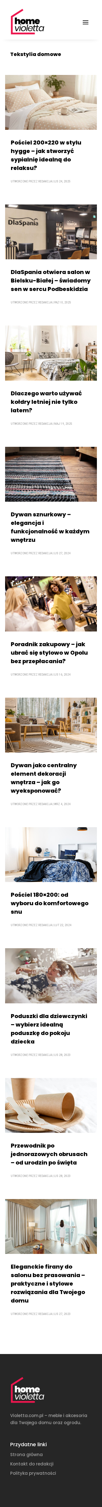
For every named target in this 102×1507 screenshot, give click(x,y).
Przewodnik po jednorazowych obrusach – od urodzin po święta (49, 1154)
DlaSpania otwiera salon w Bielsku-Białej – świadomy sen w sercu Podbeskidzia (51, 280)
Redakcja (45, 181)
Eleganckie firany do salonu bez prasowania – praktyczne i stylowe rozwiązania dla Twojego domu (48, 1284)
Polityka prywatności (33, 1473)
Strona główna (26, 1455)
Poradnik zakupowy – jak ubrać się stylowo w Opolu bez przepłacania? (49, 652)
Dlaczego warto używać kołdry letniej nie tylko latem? (46, 401)
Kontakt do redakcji (32, 1464)
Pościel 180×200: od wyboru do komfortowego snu (49, 903)
